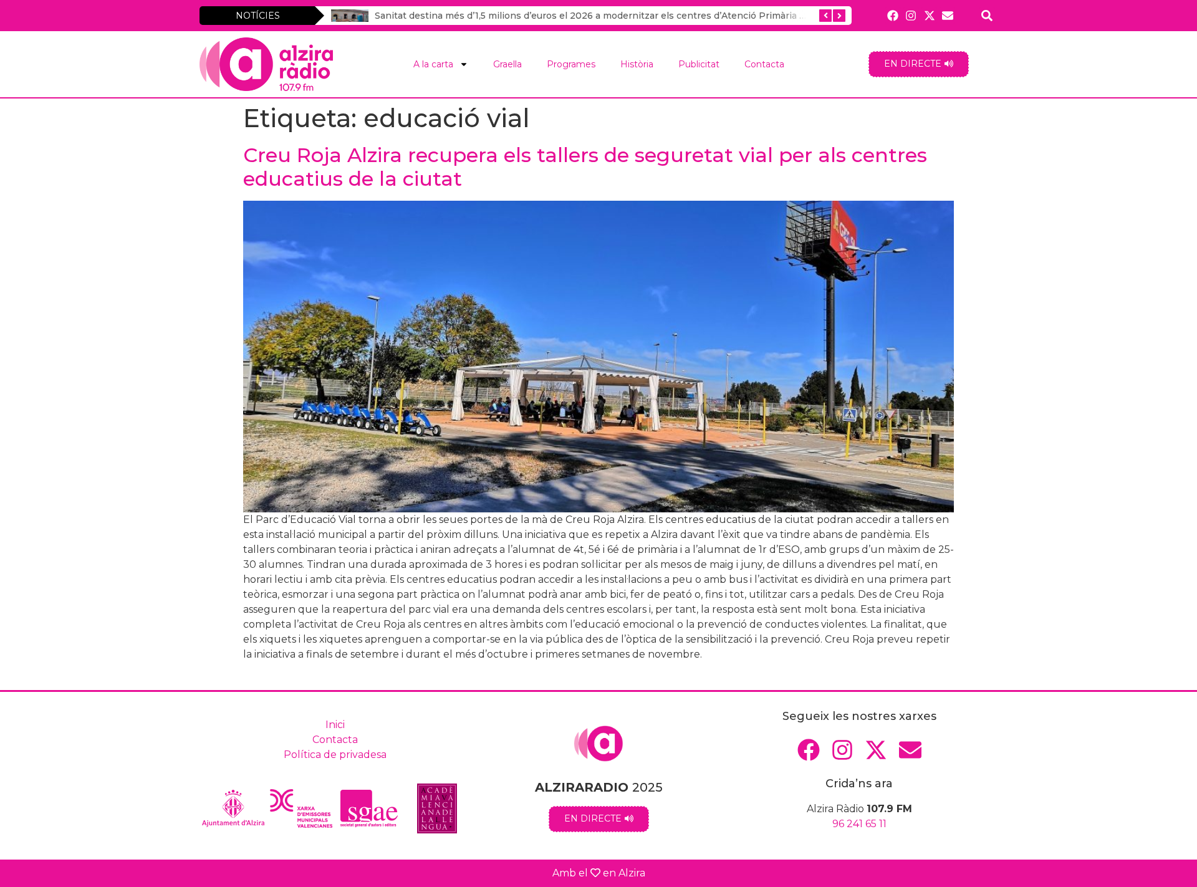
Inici (335, 725)
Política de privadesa (335, 754)
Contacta (764, 64)
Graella (507, 64)
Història (636, 64)
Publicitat (698, 64)
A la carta (433, 64)
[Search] (987, 15)
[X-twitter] (929, 15)
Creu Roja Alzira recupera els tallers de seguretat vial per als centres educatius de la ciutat (585, 167)
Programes (571, 64)
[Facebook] (893, 15)
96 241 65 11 (859, 824)
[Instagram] (911, 15)
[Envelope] (947, 15)
